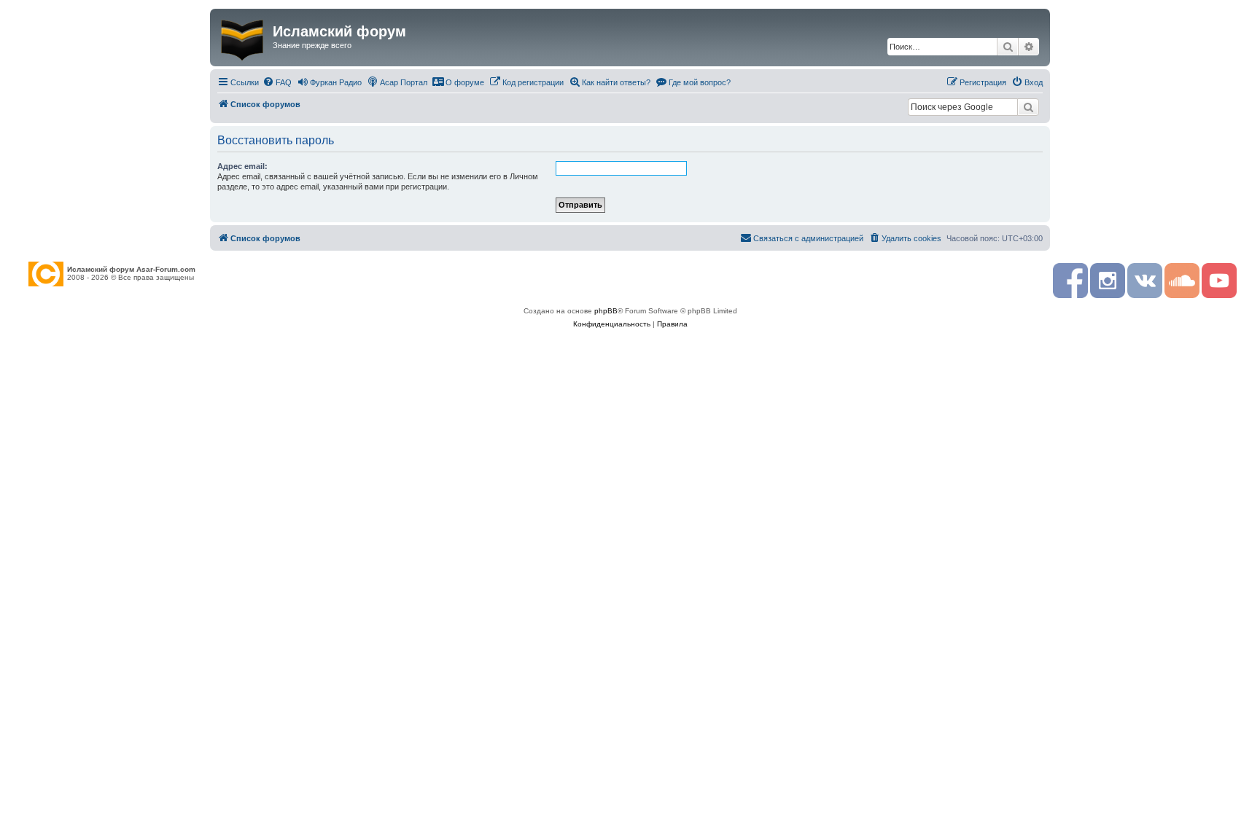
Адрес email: (242, 166)
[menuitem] (277, 82)
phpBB (606, 311)
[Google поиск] (1028, 107)
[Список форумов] (243, 37)
